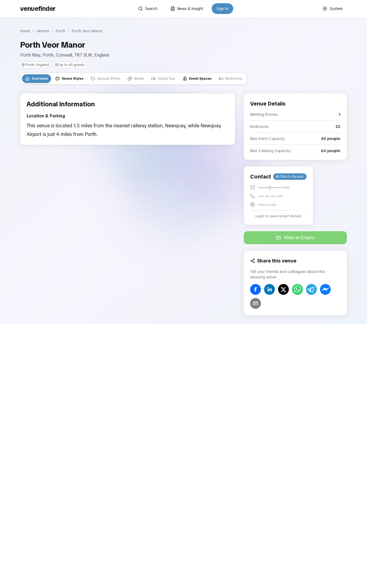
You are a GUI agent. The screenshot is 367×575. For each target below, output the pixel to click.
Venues (43, 31)
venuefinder (37, 8)
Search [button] (151, 8)
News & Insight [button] (190, 8)
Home (25, 31)
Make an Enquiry (299, 237)
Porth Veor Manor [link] (87, 31)
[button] (278, 195)
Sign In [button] (222, 8)
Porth (60, 31)
